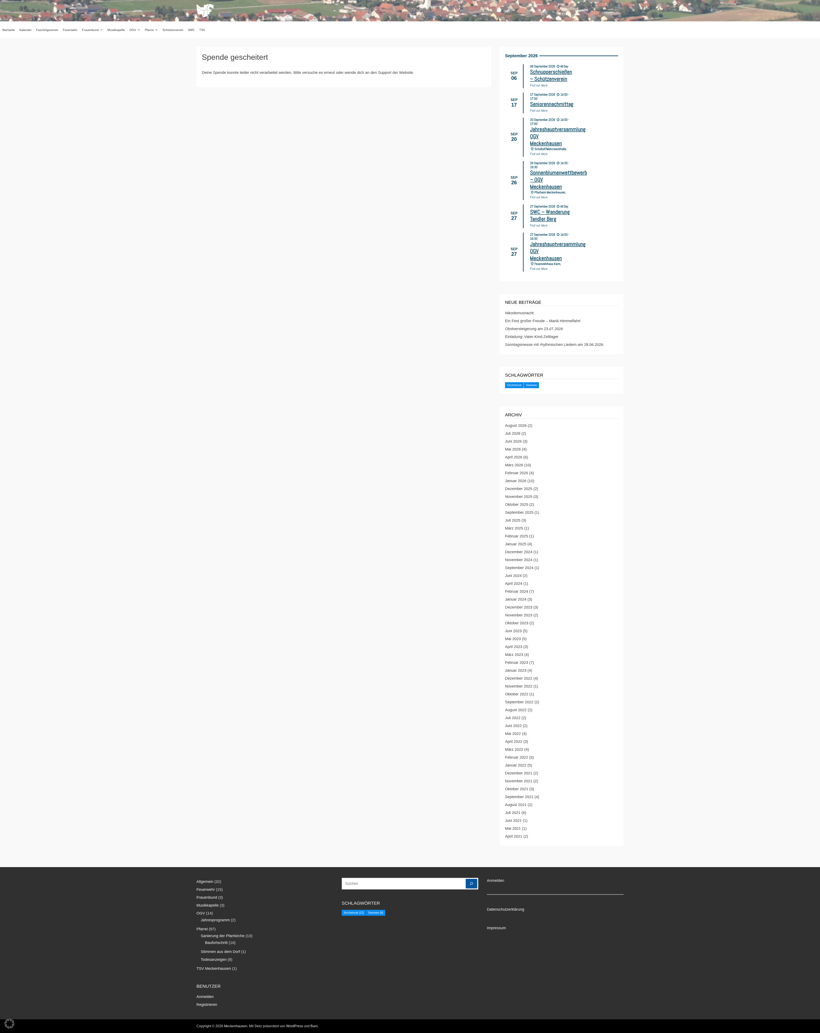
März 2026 (514, 465)
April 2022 (513, 741)
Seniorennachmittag (551, 104)
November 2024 (518, 560)
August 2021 (516, 805)
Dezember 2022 (518, 678)
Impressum (496, 928)
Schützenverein (173, 30)
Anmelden (205, 997)
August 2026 (516, 425)
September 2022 (519, 702)
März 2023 (514, 655)
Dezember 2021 (518, 773)
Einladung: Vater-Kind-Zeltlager (531, 337)
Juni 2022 (513, 726)
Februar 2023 (516, 662)
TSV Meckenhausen (213, 968)
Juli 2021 (512, 813)
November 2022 (518, 686)
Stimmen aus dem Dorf (220, 952)
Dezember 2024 (518, 552)
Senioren (531, 385)
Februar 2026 (516, 473)
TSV (202, 30)
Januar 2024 (515, 599)
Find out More (539, 85)
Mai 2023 (513, 639)
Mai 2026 (513, 449)
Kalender (25, 30)
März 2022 (514, 749)
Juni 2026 (513, 441)
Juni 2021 (513, 820)
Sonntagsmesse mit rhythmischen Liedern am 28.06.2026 (554, 344)
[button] (9, 1023)
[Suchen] (471, 883)
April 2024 (513, 583)
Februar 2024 (516, 591)
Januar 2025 (515, 544)
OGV (132, 30)
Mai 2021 (513, 828)
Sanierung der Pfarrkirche (223, 936)
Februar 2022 (516, 757)
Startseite (8, 30)
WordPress (294, 1026)
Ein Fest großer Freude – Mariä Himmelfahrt (542, 321)
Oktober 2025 (516, 504)
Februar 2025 (516, 536)
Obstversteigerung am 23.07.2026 (534, 329)
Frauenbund (90, 30)
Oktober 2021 (516, 789)
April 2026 (513, 457)
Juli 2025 (512, 520)
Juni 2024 (513, 576)
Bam (314, 1026)
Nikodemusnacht (519, 313)
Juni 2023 (513, 631)
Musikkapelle (116, 30)
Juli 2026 (512, 433)
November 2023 (518, 615)
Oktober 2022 (516, 694)
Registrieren (206, 1004)
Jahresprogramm (215, 920)
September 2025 (519, 512)
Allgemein (204, 881)
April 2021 (513, 836)
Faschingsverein (47, 30)
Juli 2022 (512, 718)
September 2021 (519, 797)
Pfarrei (149, 30)
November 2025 (518, 497)
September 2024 (519, 568)
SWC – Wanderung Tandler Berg (550, 215)
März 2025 (514, 528)
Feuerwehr (70, 30)
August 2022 (516, 710)
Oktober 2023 (516, 623)
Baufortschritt (216, 943)
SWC (191, 30)
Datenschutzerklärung (505, 909)
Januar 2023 (515, 670)
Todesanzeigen (214, 959)
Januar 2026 (515, 481)
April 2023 (513, 647)
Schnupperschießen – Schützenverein (551, 75)
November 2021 (518, 781)
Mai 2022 (513, 734)
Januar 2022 (515, 765)
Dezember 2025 (518, 489)
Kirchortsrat (514, 385)
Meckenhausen (235, 1026)
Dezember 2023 (518, 607)
